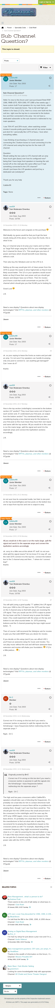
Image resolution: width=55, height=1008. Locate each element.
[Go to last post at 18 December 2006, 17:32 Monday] (32, 942)
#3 (51, 351)
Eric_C (12, 934)
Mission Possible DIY (23, 957)
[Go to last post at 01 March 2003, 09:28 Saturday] (30, 907)
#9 (51, 769)
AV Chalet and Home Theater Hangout (31, 974)
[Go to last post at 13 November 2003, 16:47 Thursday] (30, 924)
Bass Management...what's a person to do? (25, 897)
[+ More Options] (38, 197)
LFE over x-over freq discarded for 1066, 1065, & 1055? (30, 914)
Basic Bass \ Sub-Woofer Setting (21, 966)
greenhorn (14, 969)
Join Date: (13, 83)
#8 (51, 716)
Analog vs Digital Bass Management (22, 931)
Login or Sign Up (45, 2)
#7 (51, 600)
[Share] (49, 86)
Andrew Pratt (15, 899)
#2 (51, 225)
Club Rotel (19, 905)
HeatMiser (14, 951)
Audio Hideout (21, 939)
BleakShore (14, 917)
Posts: (11, 86)
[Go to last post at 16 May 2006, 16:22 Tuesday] (27, 959)
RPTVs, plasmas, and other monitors (34, 310)
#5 (51, 495)
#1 (51, 93)
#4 (51, 404)
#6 (51, 536)
